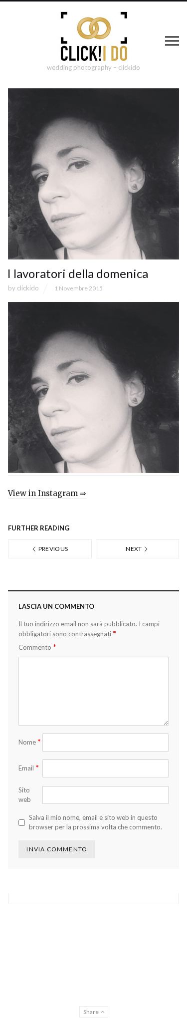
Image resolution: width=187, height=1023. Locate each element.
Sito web (24, 795)
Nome (29, 742)
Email (28, 768)
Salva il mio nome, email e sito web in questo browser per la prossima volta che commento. (95, 822)
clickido (28, 288)
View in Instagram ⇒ (47, 493)
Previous (52, 548)
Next (134, 548)
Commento (37, 647)
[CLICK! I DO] (93, 36)
